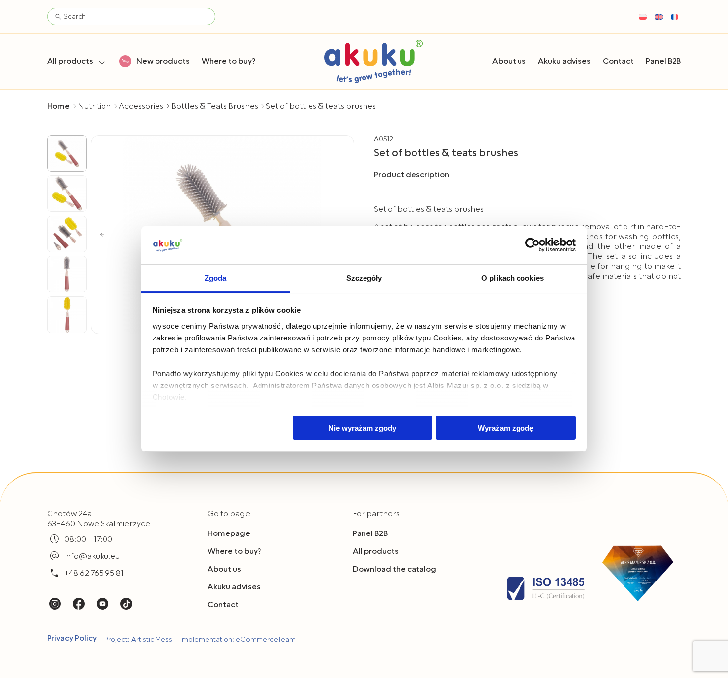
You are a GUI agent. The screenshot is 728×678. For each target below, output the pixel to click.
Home (58, 106)
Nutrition (94, 106)
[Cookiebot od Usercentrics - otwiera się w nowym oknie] (532, 245)
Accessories (141, 106)
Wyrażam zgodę (505, 428)
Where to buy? (234, 551)
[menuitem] (643, 17)
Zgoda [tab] (216, 278)
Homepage (229, 533)
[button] (102, 235)
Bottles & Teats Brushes (214, 106)
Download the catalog (394, 569)
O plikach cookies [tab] (512, 278)
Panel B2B (370, 533)
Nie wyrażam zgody (362, 428)
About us (224, 569)
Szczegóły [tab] (364, 278)
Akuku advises (234, 586)
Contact (223, 604)
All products (376, 551)
